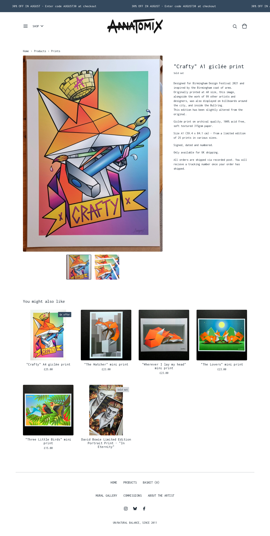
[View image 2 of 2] (106, 267)
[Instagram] (126, 508)
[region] (135, 6)
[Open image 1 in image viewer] (93, 154)
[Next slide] (157, 153)
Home (26, 51)
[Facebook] (144, 508)
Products (40, 51)
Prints (55, 51)
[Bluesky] (135, 508)
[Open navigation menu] (25, 26)
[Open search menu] (235, 26)
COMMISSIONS (132, 495)
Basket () (151, 482)
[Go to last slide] (28, 153)
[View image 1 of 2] (78, 267)
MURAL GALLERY (106, 495)
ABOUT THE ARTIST (161, 495)
